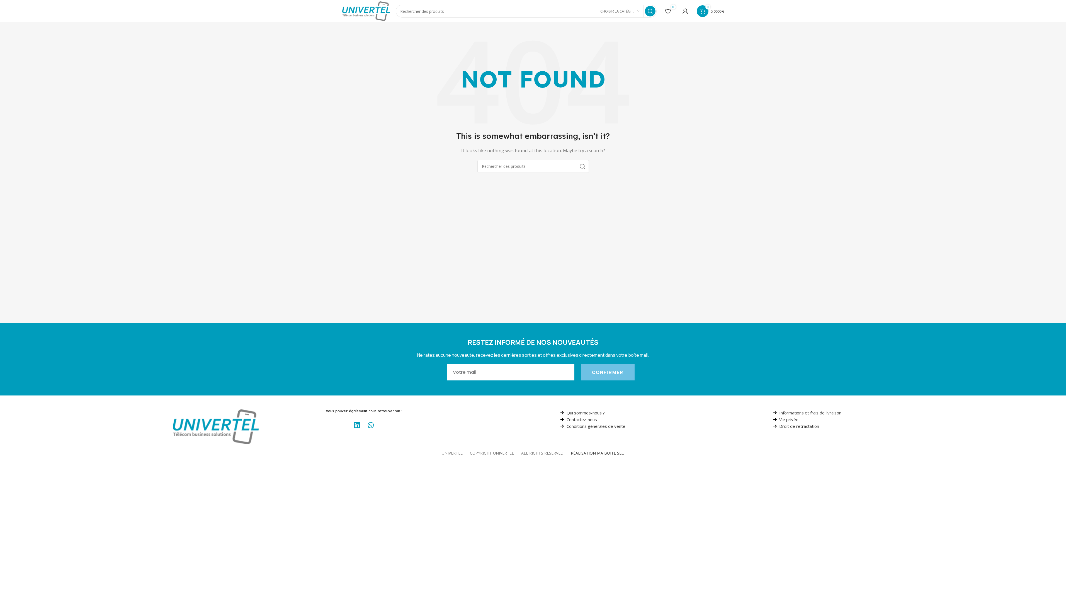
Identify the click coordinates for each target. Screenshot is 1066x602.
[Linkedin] (357, 425)
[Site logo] (366, 10)
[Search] (650, 11)
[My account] (685, 11)
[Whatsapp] (371, 425)
